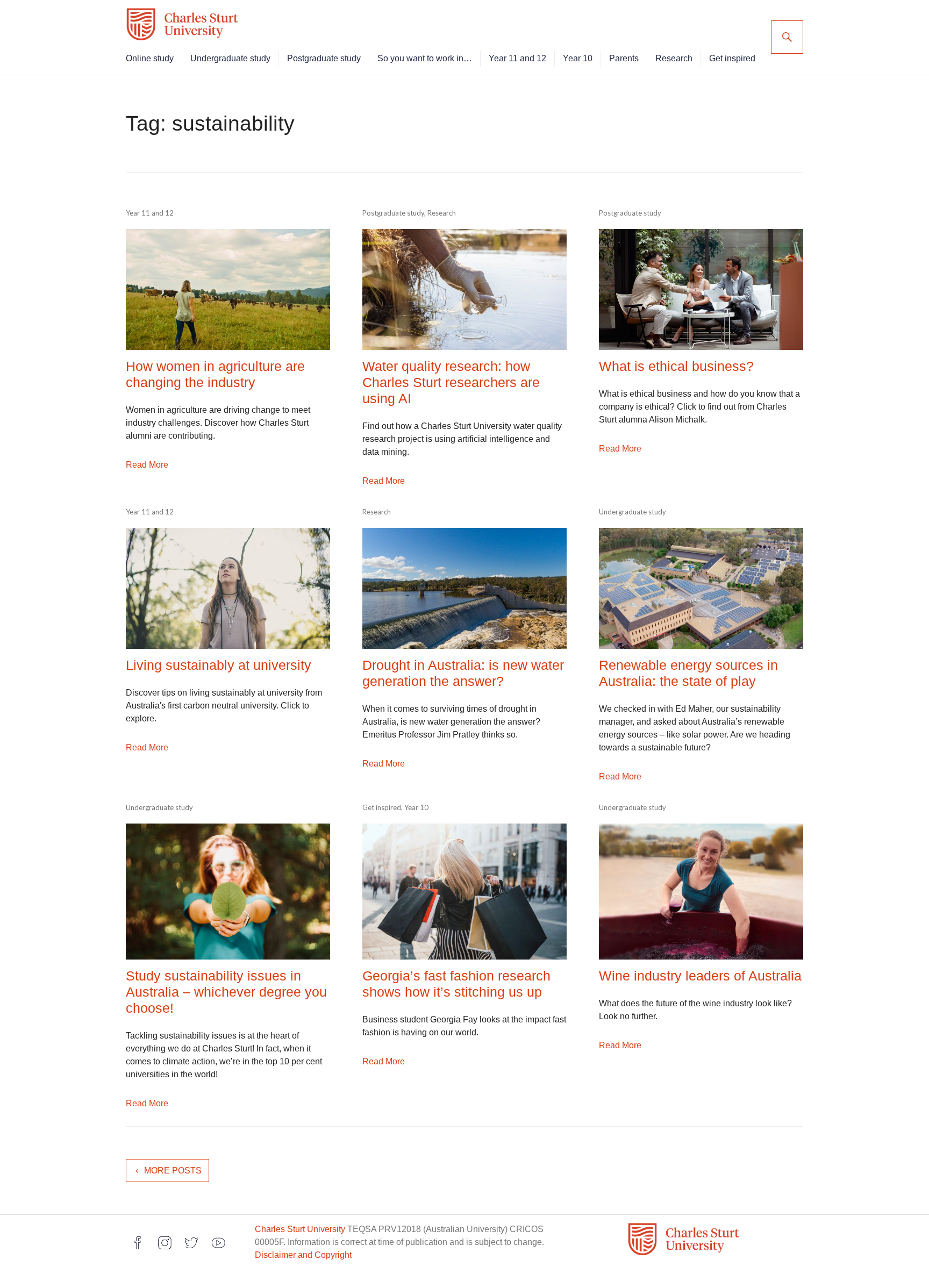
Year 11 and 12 (517, 58)
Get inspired (732, 58)
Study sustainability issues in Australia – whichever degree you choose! (226, 991)
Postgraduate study (324, 58)
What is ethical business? (676, 366)
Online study (150, 58)
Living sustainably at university (218, 664)
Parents (624, 58)
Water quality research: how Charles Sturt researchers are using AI (451, 382)
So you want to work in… (424, 58)
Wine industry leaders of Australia (700, 975)
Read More (147, 464)
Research (673, 58)
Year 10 (577, 58)
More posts (173, 1170)
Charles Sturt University (300, 1229)
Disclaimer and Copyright (303, 1254)
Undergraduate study (230, 58)
